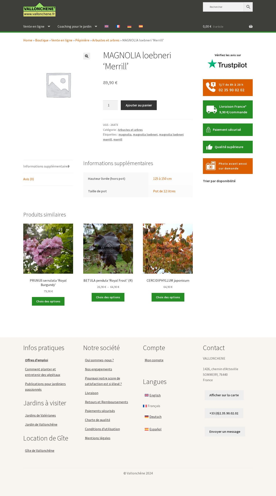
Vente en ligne (33, 26)
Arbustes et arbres (105, 40)
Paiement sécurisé (227, 129)
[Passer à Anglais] (106, 27)
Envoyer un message (224, 431)
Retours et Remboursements (106, 402)
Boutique (42, 40)
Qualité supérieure (229, 147)
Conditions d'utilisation (102, 429)
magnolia (125, 134)
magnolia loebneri (145, 134)
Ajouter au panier (139, 105)
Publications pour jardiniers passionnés (45, 386)
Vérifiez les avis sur (228, 55)
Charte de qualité (97, 420)
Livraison (91, 392)
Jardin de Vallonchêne (41, 424)
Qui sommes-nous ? (99, 360)
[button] (86, 56)
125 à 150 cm (162, 178)
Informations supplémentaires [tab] (46, 166)
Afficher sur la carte (224, 395)
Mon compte (154, 360)
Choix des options (48, 301)
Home (27, 40)
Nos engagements (98, 369)
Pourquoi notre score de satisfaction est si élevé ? (103, 381)
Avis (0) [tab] (28, 179)
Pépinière (82, 40)
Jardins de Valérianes (40, 415)
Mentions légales (97, 438)
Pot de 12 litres (164, 191)
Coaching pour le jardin (74, 26)
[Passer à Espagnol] (140, 27)
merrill (117, 139)
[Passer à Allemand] (129, 27)
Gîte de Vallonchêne (39, 450)
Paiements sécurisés (100, 411)
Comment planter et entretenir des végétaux (42, 372)
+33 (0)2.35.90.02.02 (223, 413)
